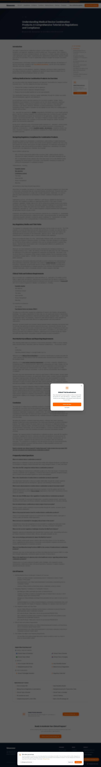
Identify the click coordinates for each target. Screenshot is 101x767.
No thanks (67, 407)
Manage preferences (27, 762)
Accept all (78, 762)
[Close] (81, 386)
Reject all (70, 762)
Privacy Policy (46, 759)
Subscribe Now (67, 404)
